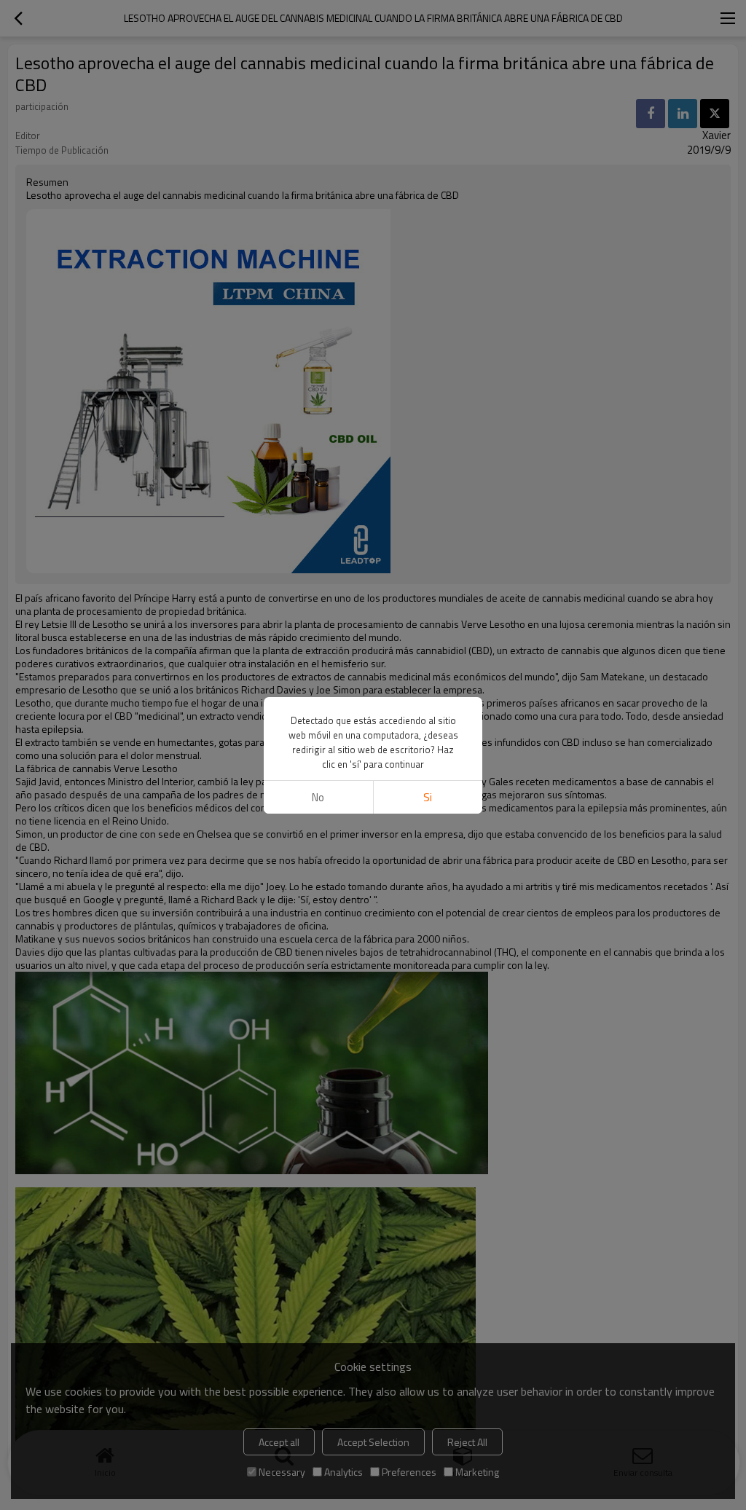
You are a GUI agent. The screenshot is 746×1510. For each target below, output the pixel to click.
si (427, 797)
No (318, 797)
